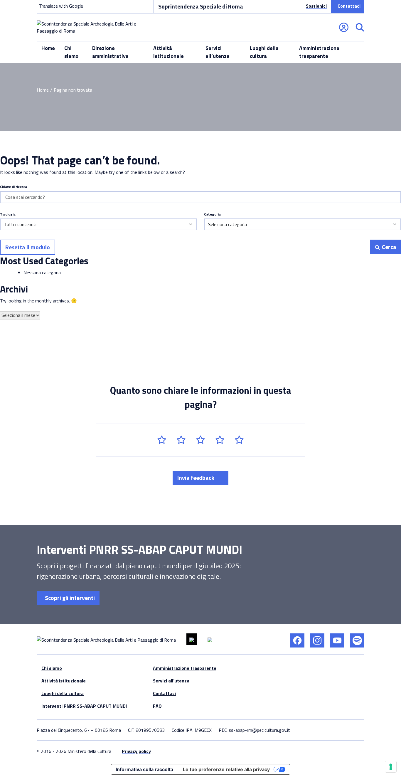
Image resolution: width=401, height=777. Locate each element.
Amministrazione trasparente (319, 52)
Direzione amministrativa (110, 52)
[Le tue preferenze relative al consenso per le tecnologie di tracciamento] (390, 766)
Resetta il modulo (27, 247)
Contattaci (349, 5)
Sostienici (316, 5)
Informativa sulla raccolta (144, 769)
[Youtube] (337, 640)
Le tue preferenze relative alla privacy (226, 769)
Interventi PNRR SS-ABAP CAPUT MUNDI (84, 705)
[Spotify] (357, 640)
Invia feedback (196, 477)
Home (48, 48)
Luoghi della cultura (264, 52)
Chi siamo (71, 52)
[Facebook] (297, 640)
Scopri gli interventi (69, 597)
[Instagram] (317, 640)
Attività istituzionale (168, 52)
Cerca (388, 246)
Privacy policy (136, 751)
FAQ (157, 705)
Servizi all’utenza (217, 52)
